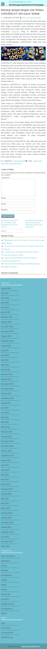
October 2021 (6, 527)
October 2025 (6, 336)
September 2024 (7, 398)
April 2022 (5, 503)
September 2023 (7, 455)
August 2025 (6, 346)
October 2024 (6, 393)
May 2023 (5, 475)
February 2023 (6, 489)
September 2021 (7, 532)
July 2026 (5, 293)
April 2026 (5, 307)
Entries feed (5, 628)
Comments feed (7, 633)
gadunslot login (15, 163)
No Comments (35, 18)
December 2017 (7, 542)
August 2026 (6, 288)
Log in (3, 623)
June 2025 (5, 355)
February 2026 (6, 317)
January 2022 (6, 518)
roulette (4, 580)
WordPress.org (7, 637)
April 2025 (5, 365)
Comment (5, 178)
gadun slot (38, 161)
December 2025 (7, 326)
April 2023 (5, 479)
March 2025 (5, 369)
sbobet (3, 585)
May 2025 (5, 360)
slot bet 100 (5, 594)
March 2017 (5, 546)
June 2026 (5, 298)
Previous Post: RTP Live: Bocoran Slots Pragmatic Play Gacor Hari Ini (9, 223)
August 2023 (6, 460)
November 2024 (7, 389)
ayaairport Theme (14, 646)
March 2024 (5, 427)
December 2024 (7, 384)
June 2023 (5, 470)
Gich (24, 18)
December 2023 (7, 441)
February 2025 (6, 374)
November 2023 (7, 446)
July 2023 (5, 465)
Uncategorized (19, 161)
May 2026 (5, 303)
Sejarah (4, 589)
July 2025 (5, 350)
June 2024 (5, 412)
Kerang (4, 566)
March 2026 (5, 312)
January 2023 (6, 494)
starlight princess (7, 604)
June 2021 (5, 537)
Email (3, 204)
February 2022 (6, 513)
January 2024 (6, 436)
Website (4, 210)
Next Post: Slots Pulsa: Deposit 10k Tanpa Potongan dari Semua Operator (34, 223)
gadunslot (15, 31)
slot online (5, 599)
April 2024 (5, 422)
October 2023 (6, 451)
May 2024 (5, 417)
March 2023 (5, 484)
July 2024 (5, 408)
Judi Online (5, 561)
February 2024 (6, 432)
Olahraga (4, 570)
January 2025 (6, 379)
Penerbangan (6, 575)
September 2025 (7, 341)
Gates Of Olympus (8, 556)
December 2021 (7, 522)
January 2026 (6, 322)
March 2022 (5, 508)
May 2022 (5, 499)
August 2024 (6, 403)
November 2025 (7, 331)
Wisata (3, 613)
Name (3, 198)
